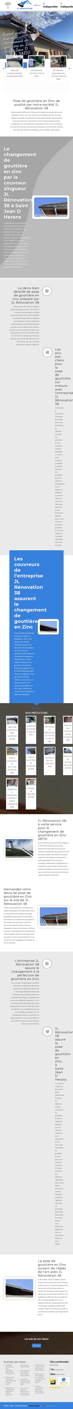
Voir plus (36, 1346)
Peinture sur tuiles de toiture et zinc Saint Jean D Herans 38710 (25, 1391)
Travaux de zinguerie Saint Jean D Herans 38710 (25, 1381)
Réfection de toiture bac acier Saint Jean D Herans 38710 (11, 1381)
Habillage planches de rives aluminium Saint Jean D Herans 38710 (10, 1369)
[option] (14, 67)
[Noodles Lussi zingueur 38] (24, 5)
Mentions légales (34, 1406)
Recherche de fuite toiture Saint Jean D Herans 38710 (25, 1373)
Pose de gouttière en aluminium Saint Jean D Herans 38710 (39, 1389)
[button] (3, 68)
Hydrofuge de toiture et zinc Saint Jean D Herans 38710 (39, 1367)
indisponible (50, 6)
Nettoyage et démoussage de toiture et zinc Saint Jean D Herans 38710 (40, 1378)
